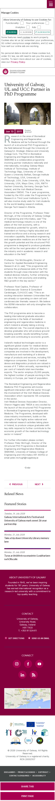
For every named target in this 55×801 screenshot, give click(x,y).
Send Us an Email (40, 638)
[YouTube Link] (39, 664)
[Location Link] (27, 706)
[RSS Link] (34, 675)
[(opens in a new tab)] (27, 727)
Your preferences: (35, 23)
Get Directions (16, 638)
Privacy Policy (18, 62)
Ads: (34, 27)
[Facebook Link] (28, 664)
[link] (27, 725)
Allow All (12, 32)
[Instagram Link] (17, 664)
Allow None (27, 32)
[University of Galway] (14, 72)
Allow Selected (44, 32)
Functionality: (12, 23)
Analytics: (20, 27)
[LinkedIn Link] (22, 675)
